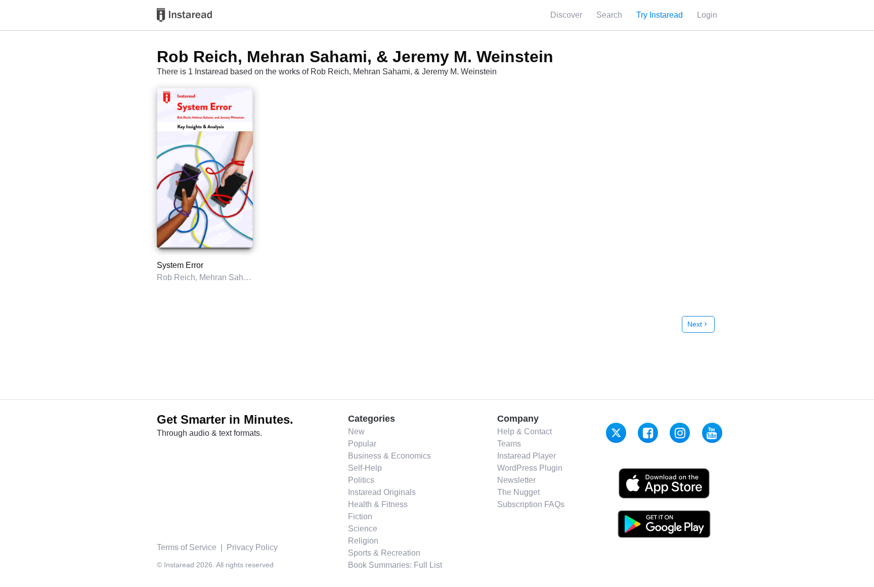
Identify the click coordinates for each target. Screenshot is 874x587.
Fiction (360, 516)
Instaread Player (526, 455)
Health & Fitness (378, 504)
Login (707, 15)
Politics (361, 480)
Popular (362, 443)
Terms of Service (186, 547)
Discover (566, 15)
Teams (509, 443)
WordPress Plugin (529, 468)
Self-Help (365, 468)
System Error (180, 265)
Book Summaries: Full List (395, 565)
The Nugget (518, 492)
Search (609, 15)
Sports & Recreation (384, 553)
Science (362, 528)
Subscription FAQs (530, 504)
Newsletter (516, 480)
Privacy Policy (252, 547)
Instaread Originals (382, 492)
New (356, 431)
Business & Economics (389, 455)
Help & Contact (524, 431)
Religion (363, 540)
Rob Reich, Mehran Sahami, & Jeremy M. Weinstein (250, 277)
